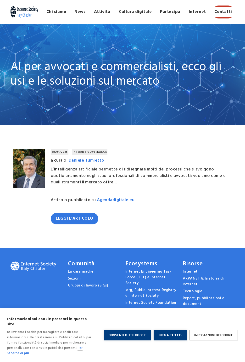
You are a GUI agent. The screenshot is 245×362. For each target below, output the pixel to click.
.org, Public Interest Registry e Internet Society (150, 293)
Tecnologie (192, 291)
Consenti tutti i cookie (128, 335)
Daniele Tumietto (86, 160)
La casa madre (80, 272)
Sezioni (74, 278)
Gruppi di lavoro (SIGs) (88, 285)
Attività (102, 11)
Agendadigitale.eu (115, 200)
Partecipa (170, 11)
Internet (197, 11)
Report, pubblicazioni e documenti (203, 301)
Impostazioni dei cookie (213, 335)
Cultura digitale (135, 11)
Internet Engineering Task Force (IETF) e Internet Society (148, 277)
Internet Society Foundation (150, 303)
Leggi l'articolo (74, 218)
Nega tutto (170, 335)
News (79, 11)
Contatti (223, 11)
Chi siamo (56, 11)
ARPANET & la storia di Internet (203, 281)
